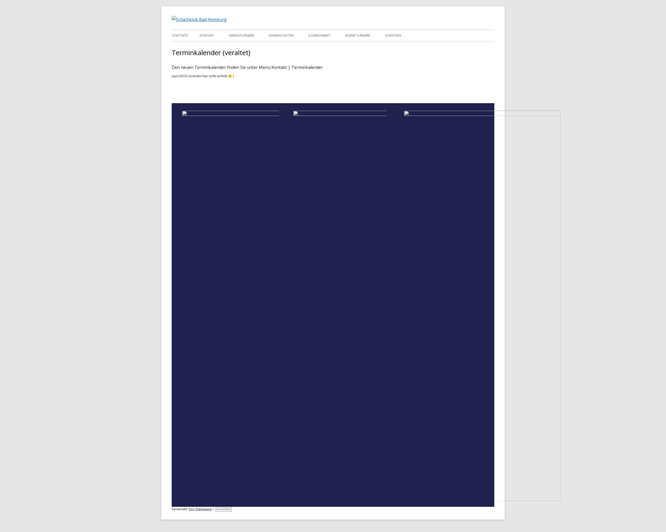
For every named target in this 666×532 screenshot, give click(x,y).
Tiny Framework (200, 509)
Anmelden (223, 509)
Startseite (180, 35)
